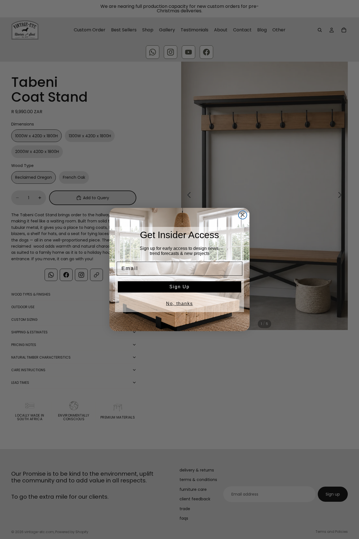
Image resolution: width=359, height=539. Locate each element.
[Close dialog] (242, 215)
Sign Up (179, 286)
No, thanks (179, 303)
